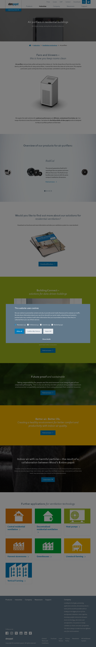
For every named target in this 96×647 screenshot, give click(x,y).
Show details (46, 339)
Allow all (19, 331)
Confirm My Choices (33, 331)
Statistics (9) (46, 325)
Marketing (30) (58, 325)
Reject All (48, 331)
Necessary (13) (21, 325)
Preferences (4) (34, 325)
